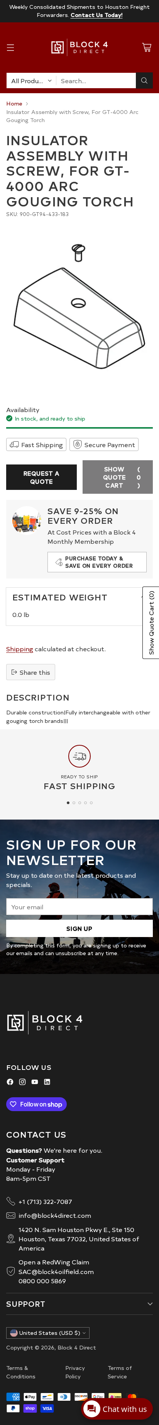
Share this (35, 672)
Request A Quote (41, 477)
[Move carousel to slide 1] (68, 802)
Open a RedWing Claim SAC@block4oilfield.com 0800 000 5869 (56, 1270)
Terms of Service (120, 1372)
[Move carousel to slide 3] (79, 802)
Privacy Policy (75, 1372)
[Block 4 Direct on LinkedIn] (47, 1082)
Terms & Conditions (21, 1372)
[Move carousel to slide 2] (74, 802)
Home (14, 103)
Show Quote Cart (122, 477)
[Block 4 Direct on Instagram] (22, 1082)
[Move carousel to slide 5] (91, 802)
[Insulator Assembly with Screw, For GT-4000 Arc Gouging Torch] (79, 307)
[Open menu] (10, 47)
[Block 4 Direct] (79, 47)
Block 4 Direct (77, 1347)
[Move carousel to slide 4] (85, 802)
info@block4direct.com (55, 1215)
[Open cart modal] (146, 47)
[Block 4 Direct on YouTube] (34, 1082)
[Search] (144, 80)
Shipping (19, 648)
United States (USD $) (49, 1332)
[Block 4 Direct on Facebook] (10, 1082)
